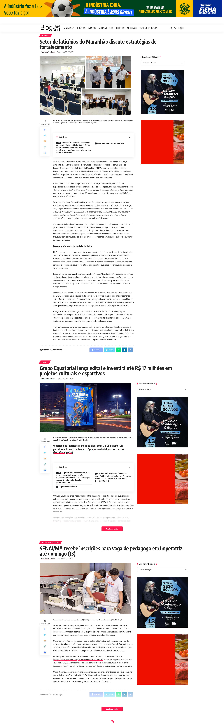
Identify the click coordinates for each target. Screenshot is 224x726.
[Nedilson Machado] (50, 28)
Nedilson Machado (48, 52)
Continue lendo (112, 529)
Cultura (45, 362)
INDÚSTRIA (46, 35)
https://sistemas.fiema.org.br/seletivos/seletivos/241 (78, 659)
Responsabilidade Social (67, 487)
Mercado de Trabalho (51, 542)
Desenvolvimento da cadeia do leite (110, 143)
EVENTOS (45, 722)
